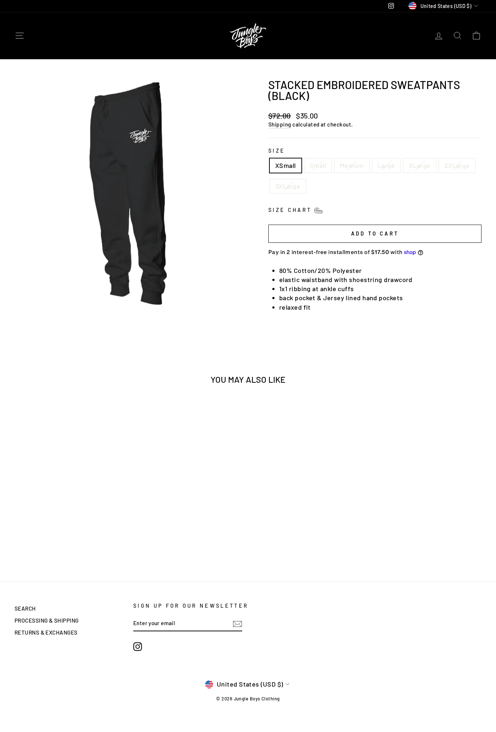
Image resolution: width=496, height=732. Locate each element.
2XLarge (457, 165)
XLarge (420, 165)
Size (276, 151)
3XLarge (287, 186)
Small (318, 165)
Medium (352, 165)
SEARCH (25, 608)
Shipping (279, 124)
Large (386, 165)
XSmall (285, 165)
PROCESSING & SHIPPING (46, 620)
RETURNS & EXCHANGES (46, 632)
